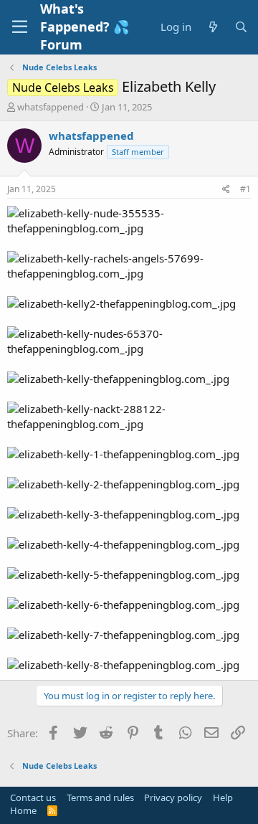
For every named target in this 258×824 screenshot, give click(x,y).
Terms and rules (100, 797)
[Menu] (20, 27)
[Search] (241, 27)
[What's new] (212, 27)
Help (223, 797)
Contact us (33, 797)
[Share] (226, 189)
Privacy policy (173, 797)
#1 (245, 189)
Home (23, 810)
